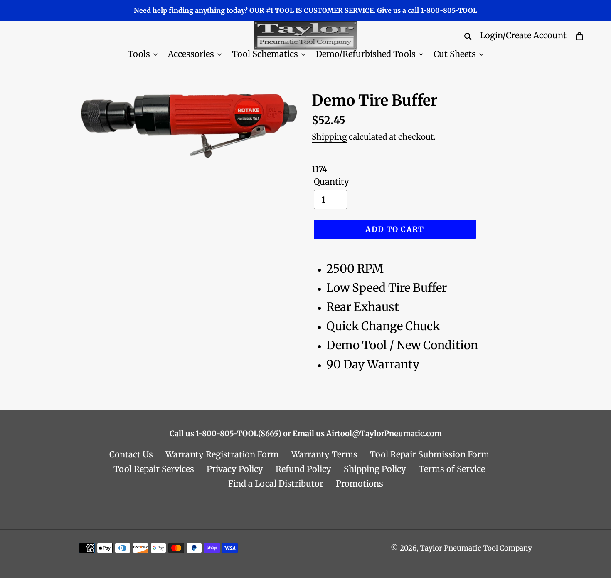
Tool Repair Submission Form (429, 454)
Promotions (359, 483)
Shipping (329, 137)
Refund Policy (303, 469)
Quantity (331, 181)
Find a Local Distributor (275, 483)
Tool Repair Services (153, 469)
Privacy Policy (235, 469)
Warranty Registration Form (222, 454)
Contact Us (131, 454)
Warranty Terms (324, 454)
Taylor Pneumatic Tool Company (476, 548)
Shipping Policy (375, 469)
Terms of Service (452, 469)
